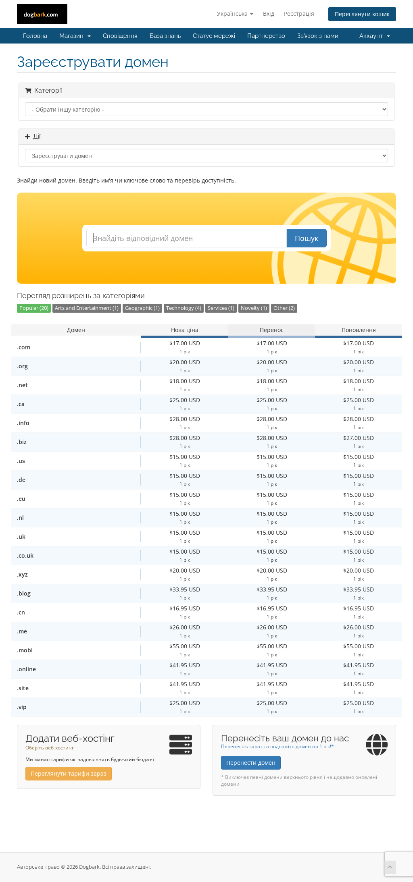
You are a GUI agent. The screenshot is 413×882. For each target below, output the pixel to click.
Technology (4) (183, 308)
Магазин (73, 35)
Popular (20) (33, 308)
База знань (165, 35)
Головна (35, 35)
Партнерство (266, 35)
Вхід (268, 13)
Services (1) (221, 308)
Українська (233, 13)
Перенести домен (250, 762)
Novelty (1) (254, 308)
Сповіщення (120, 35)
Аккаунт (372, 35)
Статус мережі (214, 35)
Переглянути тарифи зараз (68, 773)
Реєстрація (299, 13)
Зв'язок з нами (317, 35)
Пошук (306, 238)
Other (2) (284, 308)
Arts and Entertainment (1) (87, 308)
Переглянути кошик (362, 14)
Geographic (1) (142, 308)
